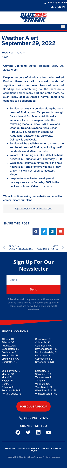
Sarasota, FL (42, 370)
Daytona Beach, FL (46, 348)
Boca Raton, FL (10, 348)
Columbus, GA (43, 345)
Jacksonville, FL (11, 370)
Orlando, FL (8, 387)
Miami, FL (7, 377)
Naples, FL (8, 380)
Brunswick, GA (10, 358)
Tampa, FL (41, 380)
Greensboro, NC (44, 361)
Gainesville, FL (43, 358)
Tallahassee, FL (44, 377)
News (5, 56)
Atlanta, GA (8, 342)
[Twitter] (28, 432)
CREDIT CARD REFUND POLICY (46, 449)
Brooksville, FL (10, 355)
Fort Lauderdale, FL (46, 352)
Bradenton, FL (10, 352)
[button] (36, 231)
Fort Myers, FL (43, 355)
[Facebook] (18, 432)
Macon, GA (8, 374)
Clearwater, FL (43, 339)
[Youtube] (49, 432)
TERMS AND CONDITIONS (17, 448)
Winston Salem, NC (46, 393)
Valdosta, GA (42, 383)
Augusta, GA (9, 345)
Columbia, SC (43, 342)
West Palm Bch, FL (46, 390)
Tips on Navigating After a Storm (33, 208)
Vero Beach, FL (44, 387)
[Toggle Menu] (63, 26)
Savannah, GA (43, 374)
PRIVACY (35, 448)
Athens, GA (8, 339)
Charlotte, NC (9, 361)
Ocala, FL (7, 383)
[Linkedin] (38, 432)
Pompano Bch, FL (12, 390)
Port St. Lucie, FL (11, 393)
